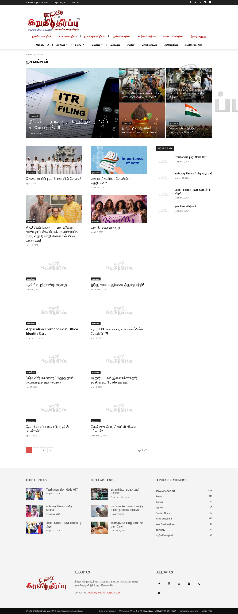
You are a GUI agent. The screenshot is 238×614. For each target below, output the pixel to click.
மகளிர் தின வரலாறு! (106, 227)
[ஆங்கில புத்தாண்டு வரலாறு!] (54, 266)
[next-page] (50, 450)
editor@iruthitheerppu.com (104, 592)
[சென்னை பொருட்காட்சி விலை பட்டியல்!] (119, 408)
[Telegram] (188, 584)
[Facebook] (191, 3)
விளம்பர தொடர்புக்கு (107, 610)
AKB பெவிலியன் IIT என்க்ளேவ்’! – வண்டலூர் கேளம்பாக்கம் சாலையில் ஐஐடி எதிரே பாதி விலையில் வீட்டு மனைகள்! (52, 234)
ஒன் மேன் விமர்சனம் (185, 206)
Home (29, 54)
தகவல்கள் (34, 116)
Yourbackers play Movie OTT (191, 157)
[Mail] (178, 584)
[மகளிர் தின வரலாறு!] (119, 209)
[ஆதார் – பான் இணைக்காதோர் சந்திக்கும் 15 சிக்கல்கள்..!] (119, 359)
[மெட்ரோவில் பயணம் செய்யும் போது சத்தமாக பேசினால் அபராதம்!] (142, 85)
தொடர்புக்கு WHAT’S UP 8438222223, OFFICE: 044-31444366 (147, 610)
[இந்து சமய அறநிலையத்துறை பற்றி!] (119, 266)
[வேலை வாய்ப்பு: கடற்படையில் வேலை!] (54, 160)
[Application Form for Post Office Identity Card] (54, 311)
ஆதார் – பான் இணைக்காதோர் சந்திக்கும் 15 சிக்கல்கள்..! (114, 380)
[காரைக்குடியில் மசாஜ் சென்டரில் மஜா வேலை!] (99, 528)
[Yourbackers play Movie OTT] (164, 162)
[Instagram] (196, 3)
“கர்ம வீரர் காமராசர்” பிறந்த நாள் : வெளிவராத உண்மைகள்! (50, 380)
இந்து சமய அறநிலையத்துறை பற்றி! (117, 285)
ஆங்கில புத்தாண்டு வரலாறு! (47, 285)
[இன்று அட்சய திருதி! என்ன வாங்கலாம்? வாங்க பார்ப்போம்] (142, 120)
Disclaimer (207, 610)
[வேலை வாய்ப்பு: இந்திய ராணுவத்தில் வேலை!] (189, 120)
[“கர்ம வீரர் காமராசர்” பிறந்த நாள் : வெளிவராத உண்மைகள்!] (54, 359)
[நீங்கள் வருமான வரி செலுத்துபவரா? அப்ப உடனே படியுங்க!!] (72, 103)
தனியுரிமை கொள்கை (189, 610)
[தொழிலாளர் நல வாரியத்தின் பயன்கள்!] (54, 408)
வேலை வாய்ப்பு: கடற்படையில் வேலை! (53, 179)
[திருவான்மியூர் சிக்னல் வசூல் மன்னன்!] (99, 494)
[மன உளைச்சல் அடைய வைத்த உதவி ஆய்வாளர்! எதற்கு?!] (99, 511)
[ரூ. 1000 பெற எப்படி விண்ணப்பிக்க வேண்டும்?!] (119, 311)
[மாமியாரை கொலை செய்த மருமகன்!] (164, 178)
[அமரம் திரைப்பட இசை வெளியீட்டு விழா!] (164, 194)
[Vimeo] (205, 3)
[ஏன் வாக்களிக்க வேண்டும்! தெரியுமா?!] (119, 160)
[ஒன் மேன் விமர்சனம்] (164, 211)
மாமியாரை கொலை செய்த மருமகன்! (193, 173)
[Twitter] (200, 3)
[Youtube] (210, 3)
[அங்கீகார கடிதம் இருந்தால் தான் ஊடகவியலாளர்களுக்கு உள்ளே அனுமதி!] (189, 85)
